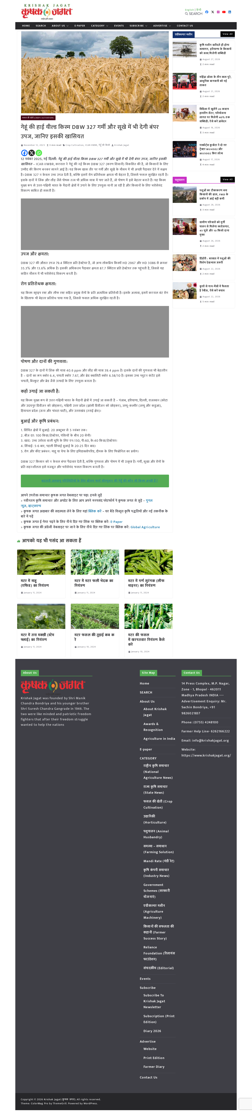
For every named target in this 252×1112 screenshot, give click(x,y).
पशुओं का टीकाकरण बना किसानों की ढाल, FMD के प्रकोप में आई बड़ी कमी (214, 195)
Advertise (160, 25)
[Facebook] (24, 153)
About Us (58, 25)
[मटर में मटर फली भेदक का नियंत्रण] (95, 552)
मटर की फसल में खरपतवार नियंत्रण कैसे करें (146, 640)
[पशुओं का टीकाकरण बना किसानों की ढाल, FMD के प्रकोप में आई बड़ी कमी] (185, 201)
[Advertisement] (95, 224)
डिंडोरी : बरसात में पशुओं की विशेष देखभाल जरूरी (215, 261)
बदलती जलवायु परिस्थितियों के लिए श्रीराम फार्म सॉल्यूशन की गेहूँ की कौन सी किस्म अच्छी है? (100, 481)
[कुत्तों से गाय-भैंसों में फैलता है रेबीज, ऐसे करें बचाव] (185, 295)
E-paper (80, 25)
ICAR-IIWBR (91, 145)
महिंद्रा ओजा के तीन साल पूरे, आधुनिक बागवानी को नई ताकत (216, 81)
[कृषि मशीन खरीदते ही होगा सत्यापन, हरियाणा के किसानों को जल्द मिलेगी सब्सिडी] (185, 56)
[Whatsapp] (39, 153)
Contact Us (185, 25)
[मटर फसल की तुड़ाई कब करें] (95, 606)
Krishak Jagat (121, 145)
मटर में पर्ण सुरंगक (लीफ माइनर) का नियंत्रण (146, 583)
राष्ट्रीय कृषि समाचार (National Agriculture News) (158, 772)
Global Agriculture (145, 527)
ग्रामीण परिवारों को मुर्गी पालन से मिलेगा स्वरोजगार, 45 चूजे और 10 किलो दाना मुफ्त (215, 228)
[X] (31, 153)
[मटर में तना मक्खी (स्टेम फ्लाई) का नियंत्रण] (41, 606)
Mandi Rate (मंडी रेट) (159, 861)
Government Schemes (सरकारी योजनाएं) (157, 891)
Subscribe (137, 25)
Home (26, 25)
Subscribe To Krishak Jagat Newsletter (154, 1001)
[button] (67, 25)
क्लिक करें (95, 511)
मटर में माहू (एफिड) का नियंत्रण (35, 583)
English (189, 10)
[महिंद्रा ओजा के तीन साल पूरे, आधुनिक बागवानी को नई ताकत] (185, 88)
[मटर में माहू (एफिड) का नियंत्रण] (41, 552)
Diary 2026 (152, 1031)
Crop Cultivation (75, 145)
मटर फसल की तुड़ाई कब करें (94, 637)
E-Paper (117, 522)
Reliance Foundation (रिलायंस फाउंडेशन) (159, 953)
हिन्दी (198, 10)
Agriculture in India (159, 739)
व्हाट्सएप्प (34, 506)
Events (119, 25)
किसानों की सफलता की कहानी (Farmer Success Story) (159, 932)
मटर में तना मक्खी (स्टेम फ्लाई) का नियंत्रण (37, 637)
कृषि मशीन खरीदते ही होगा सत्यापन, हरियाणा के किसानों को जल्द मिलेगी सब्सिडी (216, 49)
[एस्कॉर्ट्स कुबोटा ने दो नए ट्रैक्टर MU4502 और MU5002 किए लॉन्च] (185, 156)
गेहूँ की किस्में (104, 145)
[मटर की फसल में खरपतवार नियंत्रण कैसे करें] (149, 606)
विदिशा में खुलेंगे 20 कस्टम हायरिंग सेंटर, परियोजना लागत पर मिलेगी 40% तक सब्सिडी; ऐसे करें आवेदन (215, 115)
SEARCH (41, 25)
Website (150, 1049)
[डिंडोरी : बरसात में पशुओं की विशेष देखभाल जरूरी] (185, 267)
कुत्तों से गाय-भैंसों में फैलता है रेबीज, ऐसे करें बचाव (214, 288)
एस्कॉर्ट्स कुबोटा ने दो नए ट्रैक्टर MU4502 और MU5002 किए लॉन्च (213, 149)
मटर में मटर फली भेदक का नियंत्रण (94, 583)
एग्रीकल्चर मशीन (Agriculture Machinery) (154, 912)
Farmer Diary (154, 1067)
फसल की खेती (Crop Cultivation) (38, 117)
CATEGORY (98, 25)
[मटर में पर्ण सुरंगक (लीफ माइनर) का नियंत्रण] (149, 552)
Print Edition (154, 1058)
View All (228, 34)
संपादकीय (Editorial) (159, 968)
